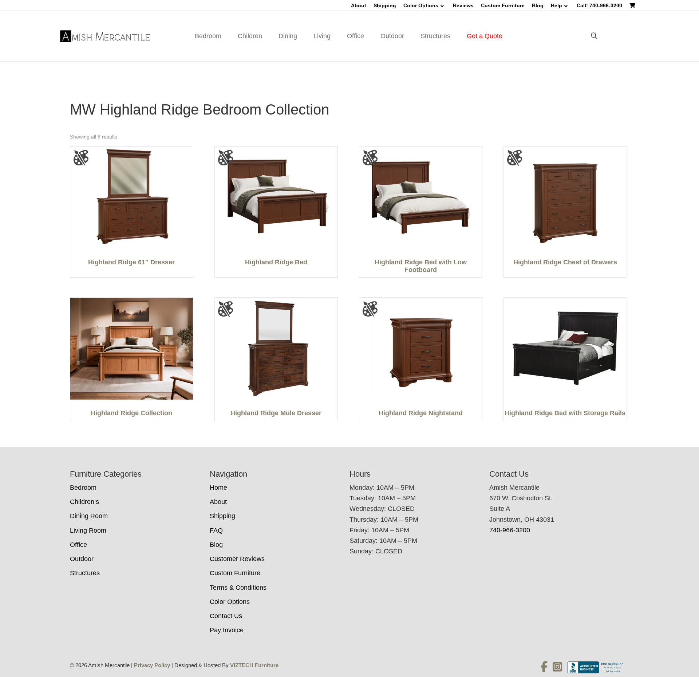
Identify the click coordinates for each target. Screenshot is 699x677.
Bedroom (208, 36)
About (358, 5)
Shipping (385, 5)
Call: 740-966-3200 (599, 5)
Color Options (420, 5)
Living (322, 36)
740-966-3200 (509, 530)
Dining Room (89, 516)
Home (218, 487)
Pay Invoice (227, 630)
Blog (538, 5)
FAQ (216, 530)
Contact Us (226, 616)
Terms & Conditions (238, 587)
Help (556, 5)
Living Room (88, 530)
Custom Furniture (503, 5)
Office (355, 36)
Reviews (463, 5)
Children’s (84, 501)
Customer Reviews (237, 558)
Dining (288, 36)
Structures (435, 36)
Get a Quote (484, 36)
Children (250, 36)
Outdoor (392, 36)
